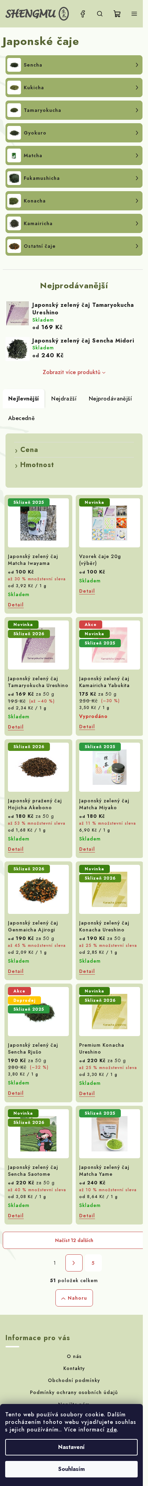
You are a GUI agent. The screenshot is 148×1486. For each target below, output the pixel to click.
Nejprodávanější (110, 399)
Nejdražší (63, 399)
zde (112, 1429)
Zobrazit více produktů (72, 372)
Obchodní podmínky (74, 1380)
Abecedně (21, 418)
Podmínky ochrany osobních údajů (74, 1392)
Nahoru (77, 1298)
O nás (74, 1356)
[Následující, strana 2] (74, 1263)
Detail (16, 604)
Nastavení (71, 1447)
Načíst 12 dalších (74, 1240)
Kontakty (74, 1368)
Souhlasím (71, 1469)
